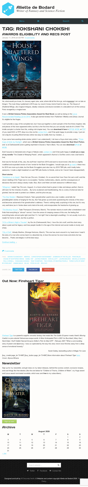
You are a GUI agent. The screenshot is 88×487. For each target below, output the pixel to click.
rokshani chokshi (22, 261)
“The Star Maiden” (9, 197)
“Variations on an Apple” (11, 177)
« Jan (4, 453)
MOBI (77, 129)
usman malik (18, 263)
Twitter (18, 269)
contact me (48, 152)
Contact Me (56, 470)
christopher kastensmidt (41, 257)
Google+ (48, 269)
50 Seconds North (27, 478)
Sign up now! (9, 421)
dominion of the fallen (62, 257)
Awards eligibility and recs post (36, 34)
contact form (42, 132)
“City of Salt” (6, 232)
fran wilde (76, 257)
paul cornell (8, 261)
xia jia (26, 263)
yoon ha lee (34, 263)
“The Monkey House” (10, 209)
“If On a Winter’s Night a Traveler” (14, 222)
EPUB (71, 129)
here (78, 355)
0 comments (30, 37)
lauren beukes (65, 259)
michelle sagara (78, 259)
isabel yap (29, 259)
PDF (84, 129)
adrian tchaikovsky (15, 257)
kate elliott (53, 259)
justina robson (41, 259)
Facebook (33, 269)
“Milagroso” (6, 187)
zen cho (44, 263)
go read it (73, 164)
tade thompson (37, 261)
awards (27, 257)
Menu (22, 21)
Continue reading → (9, 242)
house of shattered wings (13, 259)
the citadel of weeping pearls (56, 261)
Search (66, 21)
